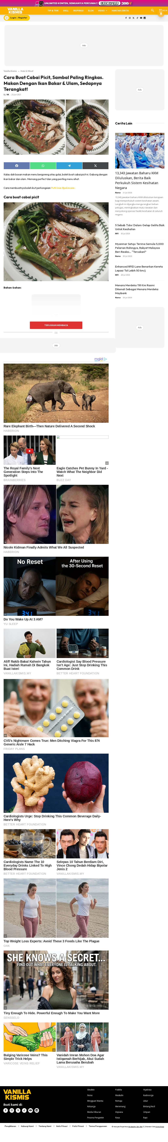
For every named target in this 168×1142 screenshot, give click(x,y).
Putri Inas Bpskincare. (63, 188)
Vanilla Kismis (10, 71)
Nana (118, 192)
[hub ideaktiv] (161, 9)
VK (8, 94)
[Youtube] (141, 18)
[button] (153, 10)
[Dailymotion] (145, 18)
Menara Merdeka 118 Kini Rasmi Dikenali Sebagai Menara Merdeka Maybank (136, 289)
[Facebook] (126, 18)
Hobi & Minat (27, 71)
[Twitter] (134, 18)
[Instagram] (130, 18)
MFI (117, 233)
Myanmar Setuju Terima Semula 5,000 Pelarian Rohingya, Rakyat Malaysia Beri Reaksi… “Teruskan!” (139, 247)
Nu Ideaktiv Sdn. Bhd (135, 1127)
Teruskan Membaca (56, 325)
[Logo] (15, 10)
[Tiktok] (137, 18)
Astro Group (160, 1127)
